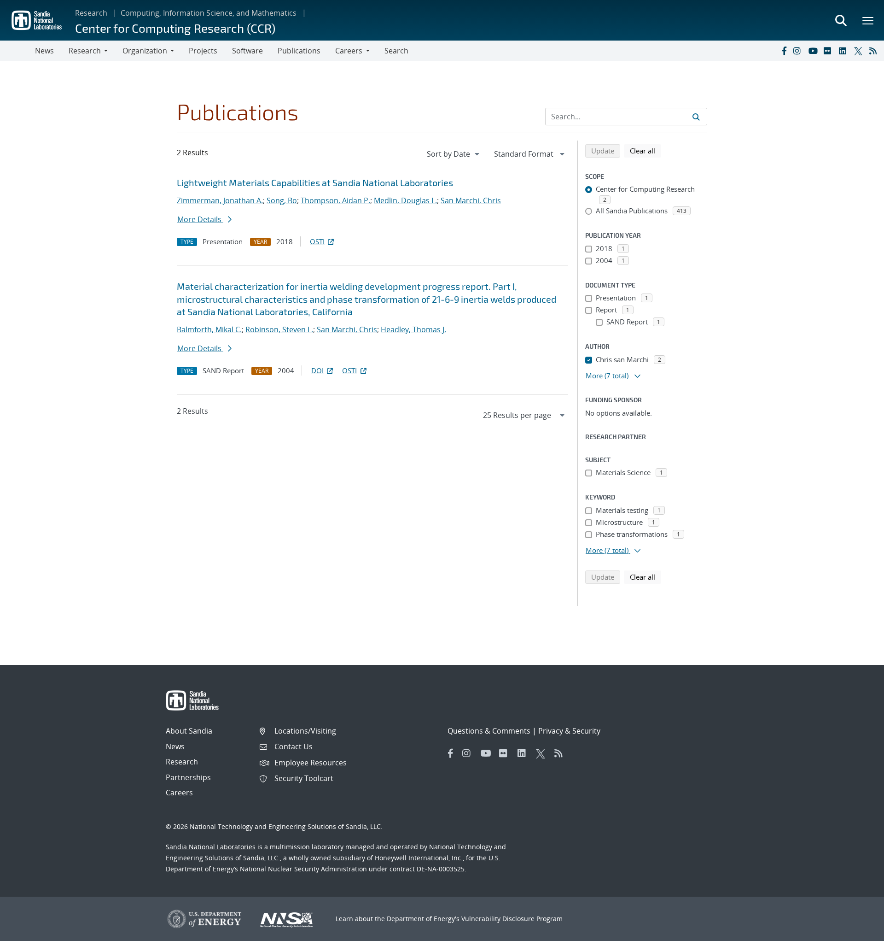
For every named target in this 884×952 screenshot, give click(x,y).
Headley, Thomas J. (413, 329)
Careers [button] (348, 51)
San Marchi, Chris (471, 200)
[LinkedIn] (844, 50)
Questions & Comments (489, 731)
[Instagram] (798, 50)
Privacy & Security (569, 731)
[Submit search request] (696, 116)
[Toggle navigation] (17, 51)
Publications (299, 51)
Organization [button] (144, 51)
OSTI (317, 241)
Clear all (645, 150)
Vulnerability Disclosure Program (512, 918)
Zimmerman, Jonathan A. (220, 200)
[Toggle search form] (841, 20)
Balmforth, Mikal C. (209, 329)
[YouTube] (814, 50)
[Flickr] (829, 50)
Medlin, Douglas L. (405, 200)
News (44, 51)
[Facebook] (783, 50)
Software (247, 51)
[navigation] (454, 154)
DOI (317, 370)
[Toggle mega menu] (868, 20)
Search (396, 51)
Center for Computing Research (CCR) (175, 28)
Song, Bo (282, 200)
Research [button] (85, 51)
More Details (200, 219)
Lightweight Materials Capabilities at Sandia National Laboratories (315, 182)
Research (91, 13)
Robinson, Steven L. (279, 329)
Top (856, 941)
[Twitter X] (859, 50)
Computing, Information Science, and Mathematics (209, 13)
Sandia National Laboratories (211, 846)
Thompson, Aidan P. (335, 200)
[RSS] (874, 50)
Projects (203, 51)
